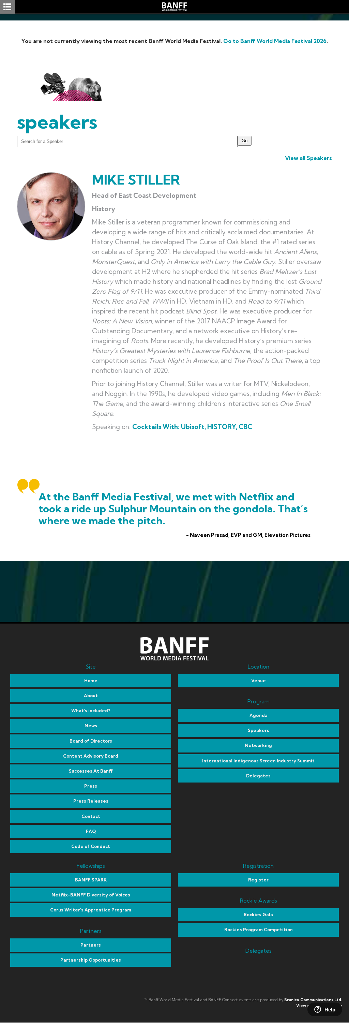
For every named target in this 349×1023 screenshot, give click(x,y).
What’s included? (90, 710)
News (91, 725)
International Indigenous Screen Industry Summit (258, 760)
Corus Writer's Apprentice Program (90, 909)
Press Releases (90, 801)
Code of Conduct (90, 846)
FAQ (91, 831)
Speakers (258, 730)
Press (90, 786)
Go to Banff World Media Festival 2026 (275, 41)
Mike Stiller (136, 179)
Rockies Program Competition (258, 929)
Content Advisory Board (90, 756)
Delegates (258, 775)
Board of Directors (91, 741)
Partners (90, 945)
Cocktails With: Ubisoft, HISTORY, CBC (192, 427)
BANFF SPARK (91, 879)
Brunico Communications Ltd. (313, 999)
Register (258, 879)
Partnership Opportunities (90, 960)
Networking (258, 745)
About (91, 695)
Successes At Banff (91, 771)
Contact (90, 816)
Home (90, 680)
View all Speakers (308, 158)
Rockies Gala (258, 914)
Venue (258, 680)
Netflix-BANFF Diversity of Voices (90, 894)
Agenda (258, 715)
